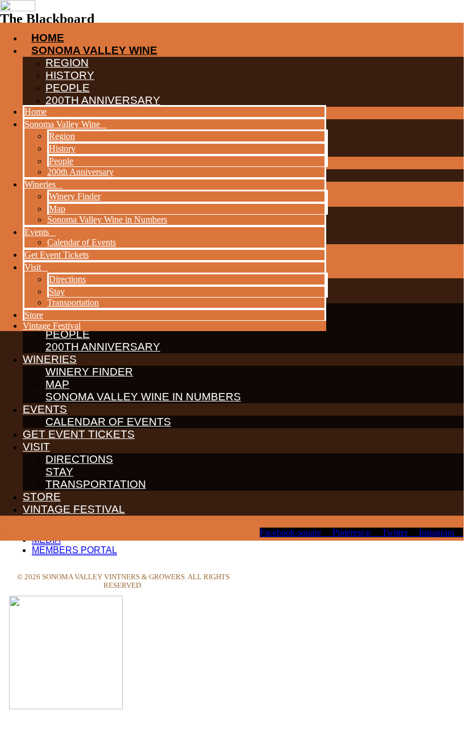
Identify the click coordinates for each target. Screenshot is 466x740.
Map (57, 384)
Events (45, 409)
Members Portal (74, 550)
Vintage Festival (74, 509)
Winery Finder (89, 372)
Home (35, 111)
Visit (36, 447)
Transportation (95, 484)
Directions (79, 459)
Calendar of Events (108, 422)
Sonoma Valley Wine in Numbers (143, 397)
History (62, 148)
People (61, 161)
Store (42, 497)
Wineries (50, 359)
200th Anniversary (102, 347)
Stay (59, 472)
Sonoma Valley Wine (62, 124)
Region (62, 136)
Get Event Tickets (79, 434)
